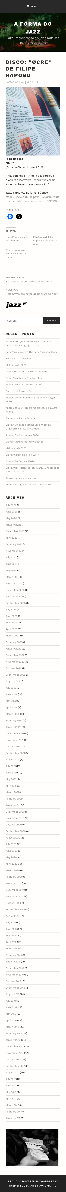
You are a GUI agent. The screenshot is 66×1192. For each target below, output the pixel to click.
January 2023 (13, 648)
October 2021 (13, 746)
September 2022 (16, 674)
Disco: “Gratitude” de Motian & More (27, 371)
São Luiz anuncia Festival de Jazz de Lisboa (16, 254)
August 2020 (13, 837)
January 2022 (13, 726)
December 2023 (15, 590)
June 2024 (11, 563)
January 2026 (13, 524)
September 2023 (16, 603)
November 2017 (15, 1052)
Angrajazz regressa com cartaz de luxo (28, 484)
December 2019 (15, 889)
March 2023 (13, 635)
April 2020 (11, 863)
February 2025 (14, 544)
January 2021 (13, 805)
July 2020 (11, 844)
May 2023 (11, 622)
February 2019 (14, 955)
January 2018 (13, 1039)
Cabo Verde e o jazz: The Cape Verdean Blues (31, 351)
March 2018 (12, 1026)
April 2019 (11, 942)
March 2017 (12, 1105)
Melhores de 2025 (16, 365)
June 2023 (12, 616)
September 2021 (15, 753)
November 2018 (15, 974)
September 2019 (15, 909)
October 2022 (14, 668)
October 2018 (13, 981)
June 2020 (12, 850)
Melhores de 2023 (16, 448)
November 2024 (15, 550)
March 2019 (12, 948)
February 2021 (14, 798)
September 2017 (15, 1066)
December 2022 (15, 655)
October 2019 (13, 902)
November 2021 (15, 740)
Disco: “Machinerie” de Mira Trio (24, 378)
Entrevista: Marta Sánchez (21, 418)
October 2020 (14, 824)
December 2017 (15, 1046)
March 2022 (13, 713)
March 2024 (13, 576)
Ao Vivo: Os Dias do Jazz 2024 (22, 435)
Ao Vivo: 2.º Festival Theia (20, 461)
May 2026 (11, 518)
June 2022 (11, 694)
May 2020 (11, 857)
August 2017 (12, 1072)
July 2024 (11, 557)
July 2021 (11, 766)
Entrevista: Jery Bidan (18, 358)
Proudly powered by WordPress (33, 1181)
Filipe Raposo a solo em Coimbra (17, 239)
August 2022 (13, 681)
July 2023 (11, 609)
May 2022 (11, 700)
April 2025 (11, 537)
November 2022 (15, 661)
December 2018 (15, 968)
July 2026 (11, 505)
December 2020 (15, 811)
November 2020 (15, 818)
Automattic (48, 1185)
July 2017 (11, 1079)
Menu (35, 6)
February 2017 (14, 1111)
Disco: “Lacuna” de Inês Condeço (24, 441)
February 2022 (14, 720)
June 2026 (12, 511)
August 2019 (12, 915)
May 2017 (11, 1092)
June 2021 (11, 772)
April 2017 (11, 1098)
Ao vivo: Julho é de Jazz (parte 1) (23, 478)
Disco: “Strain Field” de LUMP (22, 454)
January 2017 (13, 1118)
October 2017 (13, 1059)
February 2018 (14, 1033)
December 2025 (15, 531)
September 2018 (15, 987)
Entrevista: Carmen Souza (21, 391)
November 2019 (15, 896)
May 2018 (11, 1013)
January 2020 (13, 883)
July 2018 (11, 1000)
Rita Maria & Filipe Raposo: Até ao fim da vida (45, 241)
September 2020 (16, 831)
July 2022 (11, 687)
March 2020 (13, 870)
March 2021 (12, 792)
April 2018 (11, 1020)
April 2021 (11, 785)
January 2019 (13, 961)
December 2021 (15, 733)
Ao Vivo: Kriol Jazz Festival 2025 (23, 384)
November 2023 (15, 596)
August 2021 (12, 759)
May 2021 (11, 779)
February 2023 (14, 642)
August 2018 (13, 994)
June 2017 (11, 1085)
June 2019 (11, 929)
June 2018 (11, 1007)
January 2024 (13, 583)
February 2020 (14, 876)
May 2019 (11, 935)
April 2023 (11, 629)
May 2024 (11, 570)
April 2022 (11, 707)
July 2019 (11, 922)
